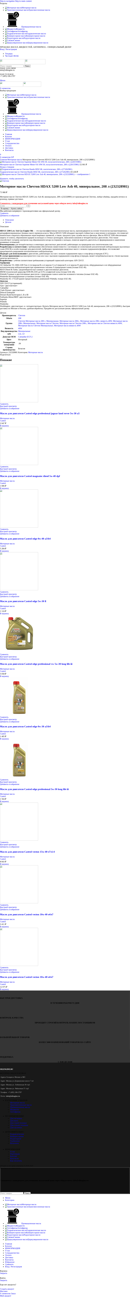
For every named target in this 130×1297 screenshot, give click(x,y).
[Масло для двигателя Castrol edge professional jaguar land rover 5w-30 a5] (19, 402)
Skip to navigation (7, 1)
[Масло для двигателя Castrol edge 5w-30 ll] (19, 589)
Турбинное (15, 1141)
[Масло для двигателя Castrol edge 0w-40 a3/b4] (19, 527)
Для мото (14, 1121)
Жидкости (14, 1109)
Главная (3, 160)
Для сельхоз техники (19, 1125)
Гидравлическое (17, 1134)
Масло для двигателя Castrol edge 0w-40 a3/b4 (25, 538)
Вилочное (14, 1143)
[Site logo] (12, 63)
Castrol (3, 421)
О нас (12, 1152)
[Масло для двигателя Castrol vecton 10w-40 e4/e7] (19, 903)
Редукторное (15, 1139)
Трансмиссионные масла (21, 1105)
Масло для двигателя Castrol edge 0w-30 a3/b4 (25, 726)
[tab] (9, 220)
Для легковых (16, 1118)
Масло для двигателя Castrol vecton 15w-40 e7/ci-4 (27, 851)
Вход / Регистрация (13, 1267)
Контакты (14, 1158)
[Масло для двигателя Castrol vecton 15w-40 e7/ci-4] (19, 840)
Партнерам (15, 1154)
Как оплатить (16, 1161)
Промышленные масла (20, 1107)
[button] (4, 426)
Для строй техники (18, 1123)
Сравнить (9, 1264)
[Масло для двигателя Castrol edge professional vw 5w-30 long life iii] (19, 652)
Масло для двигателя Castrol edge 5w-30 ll (23, 601)
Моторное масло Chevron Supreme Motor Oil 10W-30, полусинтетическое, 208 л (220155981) (40, 164)
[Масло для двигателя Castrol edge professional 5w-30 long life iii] (19, 777)
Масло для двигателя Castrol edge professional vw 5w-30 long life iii (36, 664)
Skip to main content (23, 1)
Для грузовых (16, 1127)
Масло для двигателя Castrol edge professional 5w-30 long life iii (34, 789)
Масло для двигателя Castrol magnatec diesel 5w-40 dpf (30, 476)
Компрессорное (17, 1136)
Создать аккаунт (7, 1289)
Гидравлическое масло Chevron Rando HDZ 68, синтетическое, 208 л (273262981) (35, 172)
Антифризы (15, 1112)
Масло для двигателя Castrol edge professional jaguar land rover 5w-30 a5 (40, 413)
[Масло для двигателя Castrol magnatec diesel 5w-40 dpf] (19, 464)
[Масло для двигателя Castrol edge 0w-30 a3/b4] (19, 715)
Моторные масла (14, 160)
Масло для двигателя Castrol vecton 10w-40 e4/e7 (26, 914)
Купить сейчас (16, 209)
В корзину (5, 209)
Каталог (13, 1156)
